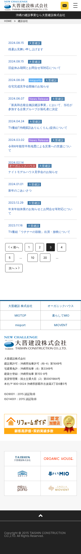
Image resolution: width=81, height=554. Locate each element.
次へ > (13, 268)
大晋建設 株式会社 (20, 306)
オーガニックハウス (61, 306)
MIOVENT (60, 325)
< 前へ (15, 247)
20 (45, 257)
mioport (20, 325)
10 (32, 257)
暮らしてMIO (60, 315)
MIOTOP (20, 315)
